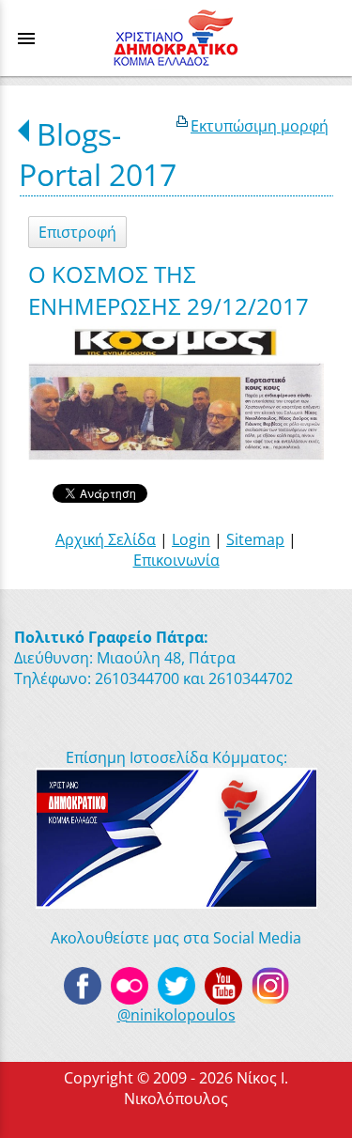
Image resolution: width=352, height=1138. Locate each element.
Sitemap (255, 539)
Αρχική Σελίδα (105, 539)
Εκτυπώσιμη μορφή (260, 126)
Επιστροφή (77, 232)
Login (191, 539)
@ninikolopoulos (176, 1015)
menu (26, 38)
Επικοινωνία (176, 560)
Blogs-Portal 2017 (97, 154)
